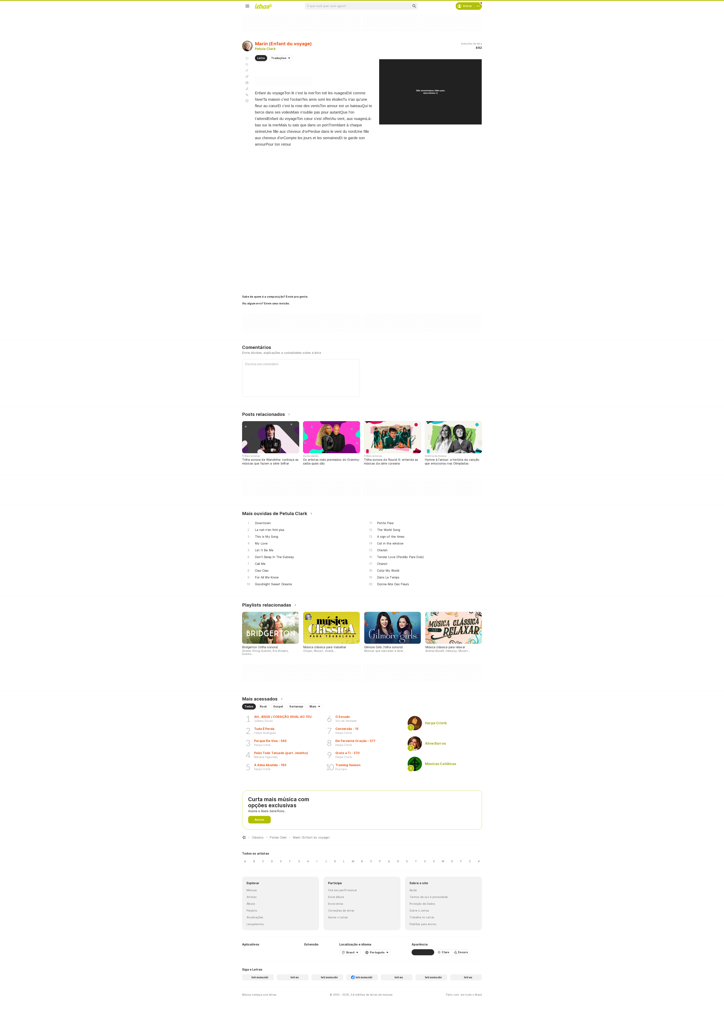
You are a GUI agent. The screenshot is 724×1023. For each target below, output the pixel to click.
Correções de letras (341, 910)
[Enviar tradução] (247, 94)
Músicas (252, 890)
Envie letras (335, 903)
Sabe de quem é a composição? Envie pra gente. (275, 296)
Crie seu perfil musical (342, 890)
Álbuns (251, 903)
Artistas (252, 897)
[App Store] (274, 952)
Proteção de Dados (422, 903)
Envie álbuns (336, 897)
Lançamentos (255, 924)
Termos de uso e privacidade (429, 897)
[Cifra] (247, 76)
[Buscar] (414, 6)
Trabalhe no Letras (422, 917)
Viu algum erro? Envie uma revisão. (266, 303)
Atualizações (255, 917)
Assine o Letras (338, 917)
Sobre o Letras (419, 910)
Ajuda (413, 890)
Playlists (252, 910)
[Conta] (478, 6)
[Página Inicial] (244, 837)
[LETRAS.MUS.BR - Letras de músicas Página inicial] (263, 6)
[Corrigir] (247, 88)
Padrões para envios (423, 924)
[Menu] (247, 6)
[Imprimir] (247, 82)
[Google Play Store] (252, 952)
